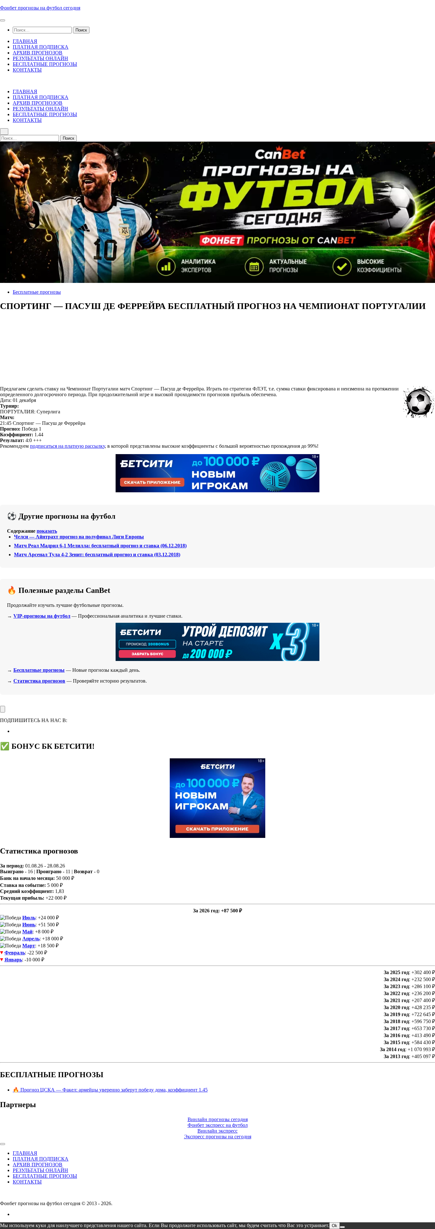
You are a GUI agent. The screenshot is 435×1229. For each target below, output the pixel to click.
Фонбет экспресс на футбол (218, 1125)
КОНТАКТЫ (27, 70)
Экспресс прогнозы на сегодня (217, 1136)
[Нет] (342, 1227)
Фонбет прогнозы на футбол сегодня (40, 8)
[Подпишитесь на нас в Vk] (15, 731)
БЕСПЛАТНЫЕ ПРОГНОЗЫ (45, 64)
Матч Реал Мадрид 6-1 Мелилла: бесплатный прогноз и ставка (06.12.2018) (100, 545)
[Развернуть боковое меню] (2, 709)
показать (47, 531)
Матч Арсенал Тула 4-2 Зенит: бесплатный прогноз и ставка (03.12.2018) (97, 554)
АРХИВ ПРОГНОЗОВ (37, 52)
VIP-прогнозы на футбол (41, 616)
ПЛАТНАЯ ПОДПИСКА (40, 47)
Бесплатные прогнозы (37, 292)
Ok (334, 1225)
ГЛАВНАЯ (25, 41)
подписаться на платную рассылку (67, 446)
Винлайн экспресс (217, 1131)
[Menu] (2, 20)
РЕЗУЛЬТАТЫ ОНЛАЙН (40, 58)
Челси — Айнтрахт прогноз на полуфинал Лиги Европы (79, 536)
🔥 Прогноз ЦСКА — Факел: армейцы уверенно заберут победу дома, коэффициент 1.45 (110, 1089)
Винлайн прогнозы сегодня (218, 1119)
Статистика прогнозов (39, 681)
